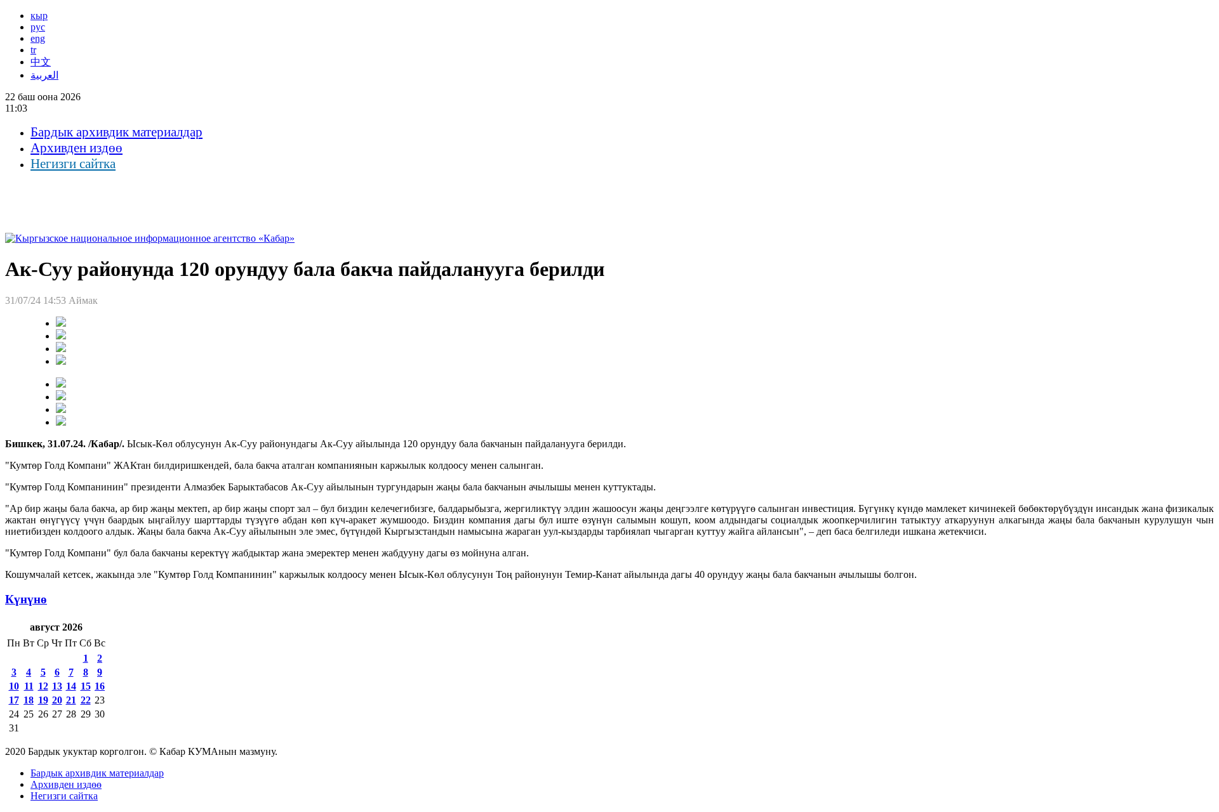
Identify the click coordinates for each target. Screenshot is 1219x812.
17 (14, 700)
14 (71, 686)
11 (29, 686)
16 (100, 686)
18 (28, 700)
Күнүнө (26, 599)
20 (57, 700)
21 (71, 700)
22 (86, 700)
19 (43, 700)
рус (37, 27)
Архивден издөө (76, 147)
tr (33, 49)
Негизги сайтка (73, 163)
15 (86, 686)
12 (43, 686)
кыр (39, 15)
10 (14, 686)
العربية (44, 75)
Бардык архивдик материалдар (116, 132)
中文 (40, 61)
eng (37, 38)
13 (57, 686)
